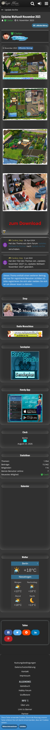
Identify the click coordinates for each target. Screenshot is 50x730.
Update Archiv (38, 246)
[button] (46, 3)
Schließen (23, 726)
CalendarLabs (25, 546)
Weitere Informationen (9, 726)
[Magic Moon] (12, 3)
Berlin (25, 438)
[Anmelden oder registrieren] (39, 3)
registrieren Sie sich (17, 281)
